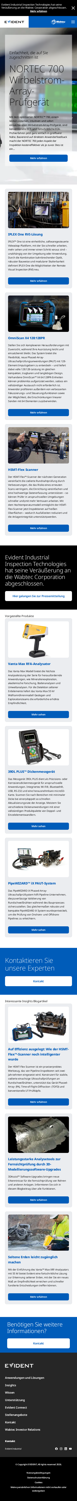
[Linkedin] (65, 1449)
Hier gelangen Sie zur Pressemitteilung (39, 596)
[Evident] (14, 22)
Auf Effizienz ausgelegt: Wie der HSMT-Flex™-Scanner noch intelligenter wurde (38, 1054)
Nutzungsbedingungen (38, 1472)
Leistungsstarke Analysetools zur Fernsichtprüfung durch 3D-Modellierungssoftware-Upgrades (34, 1164)
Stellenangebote (16, 1415)
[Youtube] (70, 1449)
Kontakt (38, 981)
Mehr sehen (38, 714)
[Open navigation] (73, 22)
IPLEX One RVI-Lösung (25, 234)
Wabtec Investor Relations (22, 1430)
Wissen (10, 1392)
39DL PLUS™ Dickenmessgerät (31, 771)
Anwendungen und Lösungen (24, 1378)
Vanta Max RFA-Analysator (29, 664)
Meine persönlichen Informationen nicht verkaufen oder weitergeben (38, 1489)
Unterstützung (15, 1400)
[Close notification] (73, 8)
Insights (10, 1385)
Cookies (38, 1482)
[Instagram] (61, 1449)
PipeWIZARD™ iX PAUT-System (32, 883)
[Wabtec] (58, 22)
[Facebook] (56, 1449)
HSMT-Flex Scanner (23, 469)
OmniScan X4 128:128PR (26, 338)
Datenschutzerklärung (38, 1477)
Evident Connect (16, 1407)
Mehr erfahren (38, 11)
